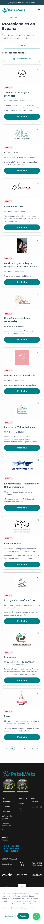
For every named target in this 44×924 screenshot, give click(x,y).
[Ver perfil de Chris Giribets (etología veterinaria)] (22, 317)
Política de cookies (27, 908)
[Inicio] (3, 17)
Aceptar (23, 916)
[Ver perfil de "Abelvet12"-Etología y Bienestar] (22, 93)
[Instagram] (37, 807)
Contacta (20, 804)
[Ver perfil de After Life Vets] (22, 150)
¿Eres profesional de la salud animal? (22, 3)
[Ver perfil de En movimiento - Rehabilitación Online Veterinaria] (22, 484)
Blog (4, 830)
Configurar (9, 916)
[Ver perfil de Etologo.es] (22, 657)
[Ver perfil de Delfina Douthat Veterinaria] (22, 372)
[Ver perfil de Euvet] (22, 715)
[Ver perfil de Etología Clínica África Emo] (22, 599)
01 (12, 748)
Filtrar (24, 45)
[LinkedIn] (32, 807)
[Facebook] (41, 807)
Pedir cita (22, 116)
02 (19, 748)
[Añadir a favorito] (37, 69)
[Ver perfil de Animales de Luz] (22, 205)
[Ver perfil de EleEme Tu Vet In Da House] (22, 426)
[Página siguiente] (37, 748)
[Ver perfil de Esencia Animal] (22, 543)
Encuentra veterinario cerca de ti (6, 809)
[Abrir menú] (39, 10)
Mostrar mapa (24, 59)
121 (31, 748)
